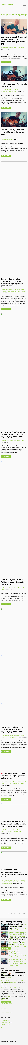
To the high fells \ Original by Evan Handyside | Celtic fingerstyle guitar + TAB (13, 434)
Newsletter (3, 1028)
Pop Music (23, 89)
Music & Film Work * (6, 1024)
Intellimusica (7, 4)
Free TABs (3, 587)
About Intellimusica (5, 1020)
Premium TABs (12, 47)
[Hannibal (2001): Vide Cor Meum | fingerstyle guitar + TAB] (14, 119)
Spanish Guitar (4, 982)
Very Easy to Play (16, 587)
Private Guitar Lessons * (7, 1022)
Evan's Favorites (11, 89)
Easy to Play (4, 89)
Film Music (17, 89)
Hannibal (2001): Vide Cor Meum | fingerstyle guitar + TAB (13, 132)
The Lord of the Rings (6, 1003)
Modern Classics (17, 138)
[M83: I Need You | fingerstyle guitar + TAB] (14, 73)
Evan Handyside (5, 47)
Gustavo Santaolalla (19, 289)
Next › (24, 913)
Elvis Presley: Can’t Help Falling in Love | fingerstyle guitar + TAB (13, 582)
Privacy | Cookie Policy (6, 1012)
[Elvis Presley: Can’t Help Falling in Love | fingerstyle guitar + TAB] (14, 518)
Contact (3, 1026)
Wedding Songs (20, 47)
